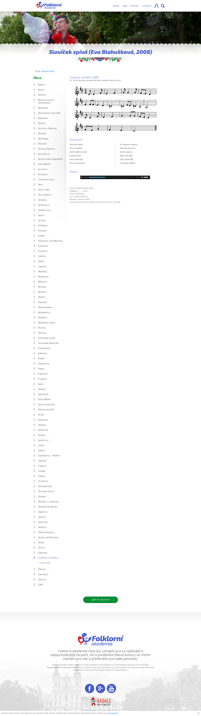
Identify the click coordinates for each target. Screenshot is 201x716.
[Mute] (142, 177)
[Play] (82, 177)
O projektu (147, 6)
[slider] (147, 177)
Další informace (113, 713)
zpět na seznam (100, 599)
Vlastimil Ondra (47, 71)
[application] (115, 177)
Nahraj (116, 6)
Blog (125, 6)
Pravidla (134, 6)
